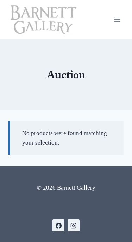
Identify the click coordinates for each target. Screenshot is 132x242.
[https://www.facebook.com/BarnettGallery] (58, 225)
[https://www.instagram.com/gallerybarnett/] (74, 225)
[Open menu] (117, 19)
